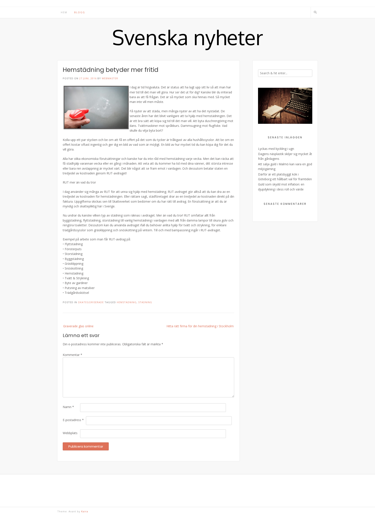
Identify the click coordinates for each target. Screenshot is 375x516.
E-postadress (73, 420)
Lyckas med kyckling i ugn (276, 149)
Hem (64, 12)
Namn (68, 407)
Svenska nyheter (187, 37)
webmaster (110, 78)
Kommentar (72, 355)
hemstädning (127, 302)
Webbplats (70, 433)
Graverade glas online (78, 326)
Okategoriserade (91, 302)
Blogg (79, 12)
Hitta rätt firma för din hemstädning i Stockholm (200, 326)
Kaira (84, 511)
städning (145, 302)
